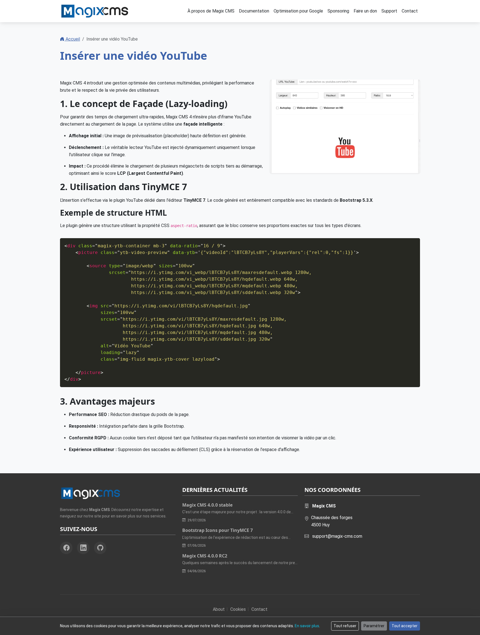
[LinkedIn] (83, 548)
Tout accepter (405, 626)
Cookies (238, 609)
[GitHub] (100, 548)
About (219, 609)
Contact (259, 609)
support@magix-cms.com (337, 536)
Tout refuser (345, 626)
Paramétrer (374, 626)
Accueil (72, 39)
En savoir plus (307, 626)
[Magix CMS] (94, 11)
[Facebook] (66, 548)
